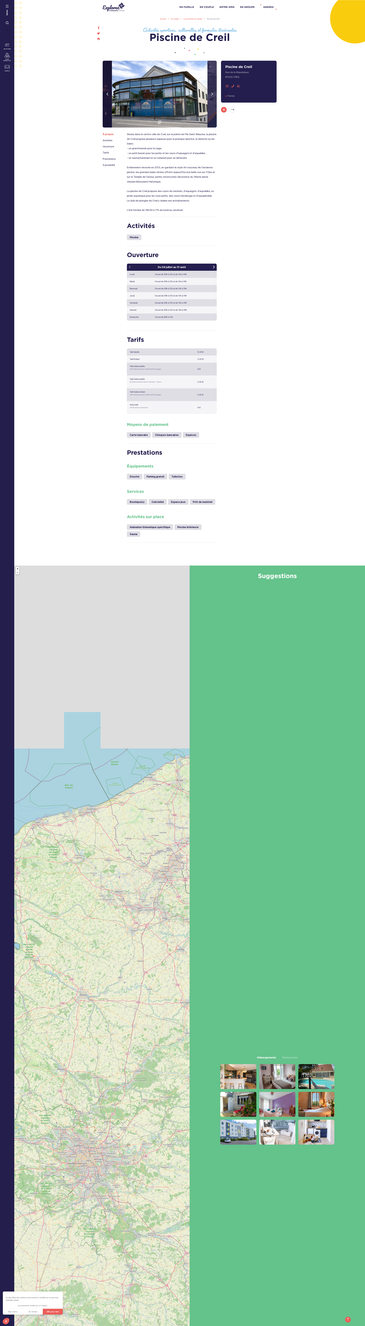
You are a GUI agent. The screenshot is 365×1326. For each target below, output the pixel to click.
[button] (6, 1321)
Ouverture (108, 146)
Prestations (109, 158)
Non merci (12, 1311)
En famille (187, 7)
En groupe (247, 7)
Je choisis (32, 1311)
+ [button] (17, 568)
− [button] (17, 572)
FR (7, 30)
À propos (108, 134)
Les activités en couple (192, 19)
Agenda (268, 7)
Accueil (163, 19)
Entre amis (227, 7)
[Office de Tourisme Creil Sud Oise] (114, 7)
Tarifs (106, 152)
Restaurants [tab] (290, 1057)
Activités (107, 140)
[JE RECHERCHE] (7, 23)
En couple (207, 7)
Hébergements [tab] (266, 1057)
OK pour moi (53, 1311)
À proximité (109, 164)
